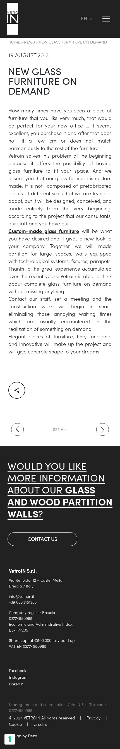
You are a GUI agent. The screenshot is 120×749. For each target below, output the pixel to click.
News (29, 42)
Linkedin (16, 684)
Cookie (15, 724)
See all (60, 429)
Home (14, 42)
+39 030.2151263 (23, 602)
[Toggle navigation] (75, 19)
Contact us (42, 539)
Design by (23, 735)
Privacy (93, 718)
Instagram (18, 677)
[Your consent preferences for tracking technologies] (9, 739)
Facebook (17, 670)
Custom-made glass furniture (43, 230)
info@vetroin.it (21, 596)
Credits (40, 724)
